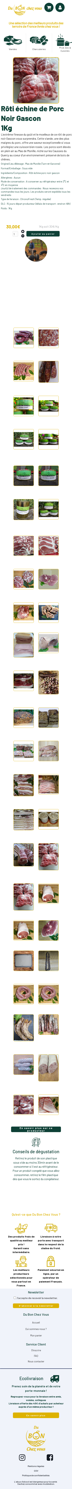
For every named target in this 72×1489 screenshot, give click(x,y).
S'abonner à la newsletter (36, 1305)
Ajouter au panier (43, 233)
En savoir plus (36, 1415)
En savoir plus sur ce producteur (36, 1129)
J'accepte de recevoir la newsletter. (37, 1298)
